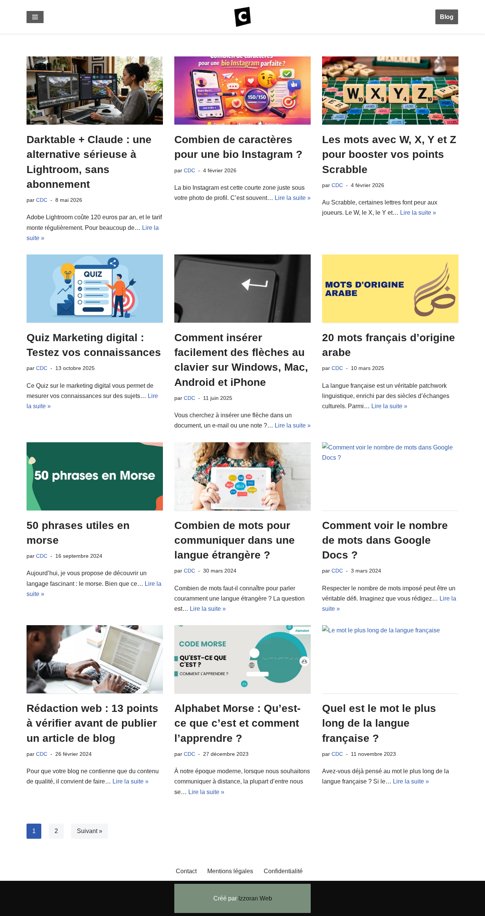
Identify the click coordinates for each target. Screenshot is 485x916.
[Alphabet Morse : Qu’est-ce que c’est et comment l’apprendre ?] (242, 659)
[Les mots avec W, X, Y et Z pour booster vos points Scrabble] (390, 90)
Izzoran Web (255, 898)
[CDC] (242, 17)
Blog (447, 17)
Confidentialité (283, 871)
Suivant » (89, 831)
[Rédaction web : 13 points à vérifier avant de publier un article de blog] (95, 659)
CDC (41, 200)
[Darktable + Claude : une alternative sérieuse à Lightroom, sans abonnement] (95, 90)
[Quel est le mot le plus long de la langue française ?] (390, 659)
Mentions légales (230, 871)
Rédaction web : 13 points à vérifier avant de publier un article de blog (92, 723)
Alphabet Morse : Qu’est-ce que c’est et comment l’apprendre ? (237, 723)
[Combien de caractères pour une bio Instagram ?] (242, 90)
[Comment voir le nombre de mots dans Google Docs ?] (390, 476)
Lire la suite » (293, 198)
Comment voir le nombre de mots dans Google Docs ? (385, 540)
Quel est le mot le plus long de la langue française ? (379, 723)
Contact (186, 871)
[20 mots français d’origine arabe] (390, 288)
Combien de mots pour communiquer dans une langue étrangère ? (234, 540)
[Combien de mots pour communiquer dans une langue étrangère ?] (242, 476)
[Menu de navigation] (35, 17)
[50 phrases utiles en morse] (95, 476)
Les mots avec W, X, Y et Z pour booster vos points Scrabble (389, 154)
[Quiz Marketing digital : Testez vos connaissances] (95, 288)
